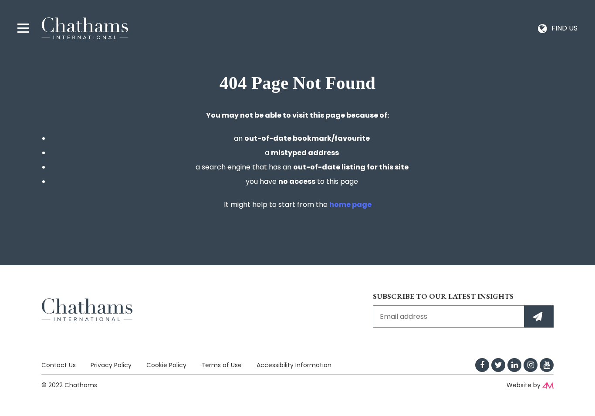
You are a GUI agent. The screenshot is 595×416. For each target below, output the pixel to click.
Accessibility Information (294, 365)
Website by (524, 385)
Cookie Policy (166, 365)
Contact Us (58, 365)
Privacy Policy (111, 365)
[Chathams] (84, 28)
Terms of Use (221, 365)
